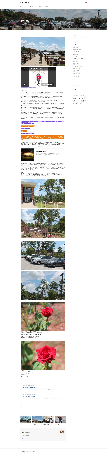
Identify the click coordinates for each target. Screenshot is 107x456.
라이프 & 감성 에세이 (78, 58)
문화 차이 (75, 61)
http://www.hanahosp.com (28, 394)
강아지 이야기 (76, 71)
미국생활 (78, 101)
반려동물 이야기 (76, 75)
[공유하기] (25, 406)
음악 (84, 98)
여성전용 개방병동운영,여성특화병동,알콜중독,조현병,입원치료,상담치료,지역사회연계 (42, 398)
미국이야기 (74, 101)
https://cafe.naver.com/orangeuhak (30, 385)
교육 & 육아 (76, 63)
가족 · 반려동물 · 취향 (78, 66)
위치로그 (40, 6)
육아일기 (78, 100)
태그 (25, 6)
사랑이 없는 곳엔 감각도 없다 (27, 435)
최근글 (74, 85)
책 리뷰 (75, 56)
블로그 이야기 (76, 76)
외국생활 (79, 98)
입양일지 (80, 95)
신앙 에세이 (76, 54)
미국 (81, 100)
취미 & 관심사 (76, 68)
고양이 (82, 98)
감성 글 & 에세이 (77, 64)
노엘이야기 (82, 101)
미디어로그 (32, 6)
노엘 (83, 95)
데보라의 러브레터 (75, 95)
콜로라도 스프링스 (75, 103)
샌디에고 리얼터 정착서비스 (30, 387)
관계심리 (75, 47)
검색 (83, 2)
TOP (86, 452)
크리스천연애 (75, 100)
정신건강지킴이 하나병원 (29, 396)
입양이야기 (84, 100)
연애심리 (75, 44)
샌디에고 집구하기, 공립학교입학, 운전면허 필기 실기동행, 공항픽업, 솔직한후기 (40, 389)
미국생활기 (80, 103)
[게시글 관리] (27, 406)
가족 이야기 (76, 70)
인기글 (77, 85)
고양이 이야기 (76, 73)
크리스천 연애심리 (77, 49)
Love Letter (24, 2)
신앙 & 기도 (76, 51)
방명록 (46, 6)
